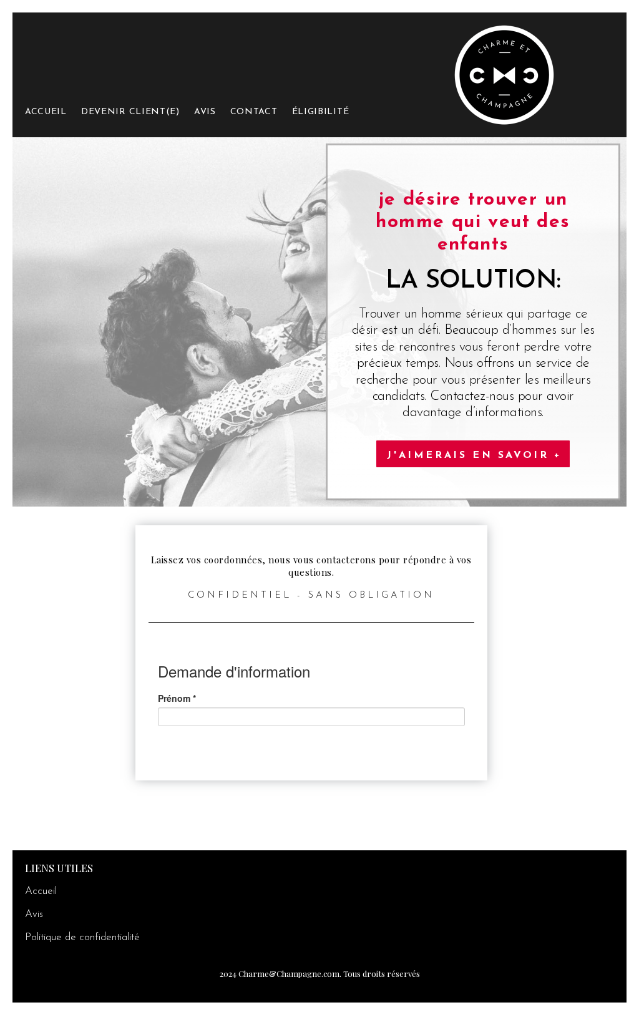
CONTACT (254, 112)
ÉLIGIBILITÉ (320, 112)
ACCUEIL (46, 112)
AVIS (205, 112)
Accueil (41, 891)
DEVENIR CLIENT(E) (130, 112)
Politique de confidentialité (82, 937)
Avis (34, 914)
